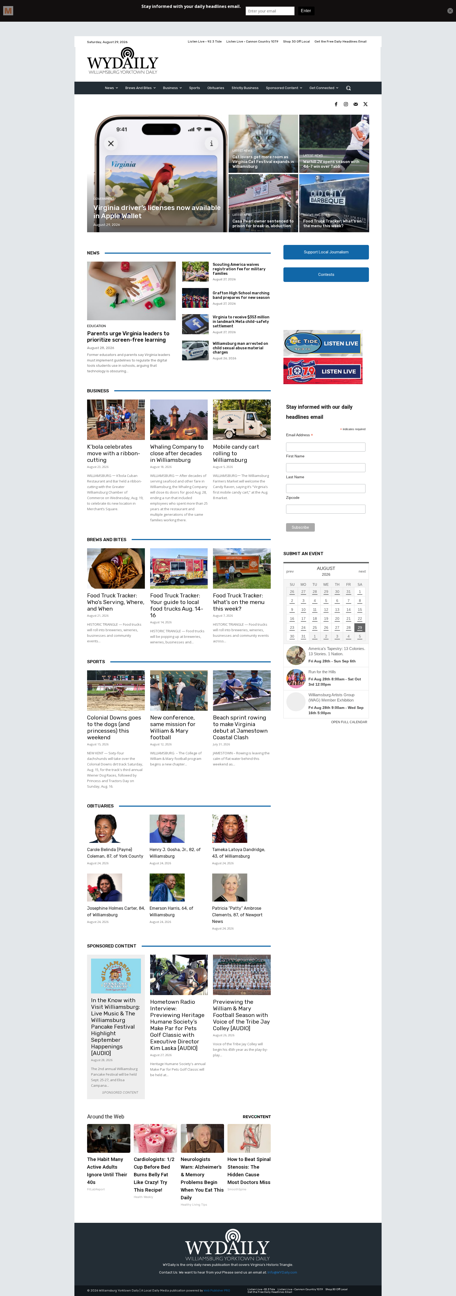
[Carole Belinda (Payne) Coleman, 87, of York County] (104, 829)
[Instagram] (345, 104)
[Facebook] (336, 104)
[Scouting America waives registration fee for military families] (195, 272)
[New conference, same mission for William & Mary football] (179, 690)
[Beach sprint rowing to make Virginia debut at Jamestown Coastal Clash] (242, 690)
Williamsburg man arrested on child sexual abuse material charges (240, 348)
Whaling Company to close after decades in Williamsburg (177, 453)
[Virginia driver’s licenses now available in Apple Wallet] (157, 173)
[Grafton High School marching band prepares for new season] (195, 298)
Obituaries (100, 806)
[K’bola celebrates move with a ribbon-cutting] (116, 420)
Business (98, 390)
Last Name (295, 477)
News (93, 253)
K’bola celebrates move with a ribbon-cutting (113, 453)
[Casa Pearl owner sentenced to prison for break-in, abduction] (263, 203)
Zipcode (293, 497)
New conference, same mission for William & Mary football (173, 727)
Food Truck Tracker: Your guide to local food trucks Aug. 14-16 (176, 605)
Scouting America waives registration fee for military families (239, 269)
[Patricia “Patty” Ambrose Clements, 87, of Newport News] (229, 888)
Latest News (242, 150)
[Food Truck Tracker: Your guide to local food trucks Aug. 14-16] (179, 568)
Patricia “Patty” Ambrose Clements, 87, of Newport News (237, 915)
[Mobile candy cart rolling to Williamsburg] (242, 420)
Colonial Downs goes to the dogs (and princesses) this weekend (114, 727)
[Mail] (355, 104)
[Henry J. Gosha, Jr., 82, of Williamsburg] (167, 829)
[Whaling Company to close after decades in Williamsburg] (179, 420)
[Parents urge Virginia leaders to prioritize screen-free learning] (131, 291)
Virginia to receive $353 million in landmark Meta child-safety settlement (241, 321)
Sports (96, 661)
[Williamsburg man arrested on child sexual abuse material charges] (195, 351)
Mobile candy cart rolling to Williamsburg (236, 453)
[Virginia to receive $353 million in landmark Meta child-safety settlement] (195, 324)
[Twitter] (365, 104)
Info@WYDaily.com (282, 1272)
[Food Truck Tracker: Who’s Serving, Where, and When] (116, 568)
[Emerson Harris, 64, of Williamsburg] (167, 888)
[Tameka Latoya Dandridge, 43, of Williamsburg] (229, 829)
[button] (348, 88)
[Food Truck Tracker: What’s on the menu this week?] (334, 203)
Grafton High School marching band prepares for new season (241, 295)
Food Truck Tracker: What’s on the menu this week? (239, 602)
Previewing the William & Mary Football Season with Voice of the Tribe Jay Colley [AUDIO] (241, 1015)
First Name (295, 456)
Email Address (299, 435)
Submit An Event (303, 553)
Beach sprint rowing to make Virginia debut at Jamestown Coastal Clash (240, 727)
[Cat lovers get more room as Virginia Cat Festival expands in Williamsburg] (263, 144)
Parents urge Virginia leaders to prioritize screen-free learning (128, 336)
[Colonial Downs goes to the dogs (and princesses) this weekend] (116, 690)
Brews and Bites (316, 215)
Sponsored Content (111, 946)
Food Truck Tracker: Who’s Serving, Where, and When (115, 602)
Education (96, 326)
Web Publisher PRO (217, 1290)
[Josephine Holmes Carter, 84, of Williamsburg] (104, 888)
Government (103, 199)
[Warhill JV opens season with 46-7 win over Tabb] (334, 144)
